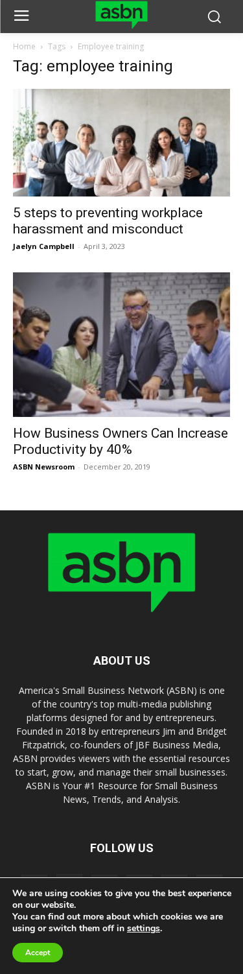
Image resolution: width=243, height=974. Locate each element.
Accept (37, 952)
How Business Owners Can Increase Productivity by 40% (120, 441)
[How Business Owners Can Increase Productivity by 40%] (121, 344)
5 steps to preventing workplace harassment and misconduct (108, 221)
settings (143, 928)
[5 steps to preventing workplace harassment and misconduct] (121, 142)
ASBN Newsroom (44, 466)
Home (24, 46)
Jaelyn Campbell (44, 246)
